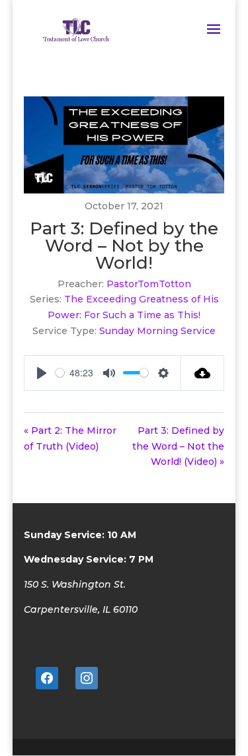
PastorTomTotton (148, 284)
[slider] (60, 372)
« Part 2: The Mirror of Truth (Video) (70, 438)
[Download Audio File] (202, 373)
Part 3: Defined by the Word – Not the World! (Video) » (178, 446)
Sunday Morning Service (157, 331)
